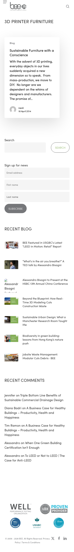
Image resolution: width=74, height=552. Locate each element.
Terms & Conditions (31, 542)
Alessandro (12, 443)
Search (9, 140)
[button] (5, 2)
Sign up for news (16, 165)
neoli (21, 108)
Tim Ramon (12, 425)
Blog (12, 43)
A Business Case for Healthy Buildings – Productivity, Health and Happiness (35, 412)
